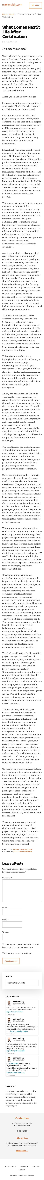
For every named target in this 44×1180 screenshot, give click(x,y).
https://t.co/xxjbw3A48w (19, 1031)
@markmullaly (19, 1003)
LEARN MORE (21, 1151)
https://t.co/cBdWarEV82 (15, 1072)
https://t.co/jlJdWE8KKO (15, 1050)
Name (5, 907)
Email (5, 920)
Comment (7, 878)
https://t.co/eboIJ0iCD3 (15, 1012)
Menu (37, 5)
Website (5, 932)
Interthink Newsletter (22, 851)
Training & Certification (22, 849)
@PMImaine (13, 1063)
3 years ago (11, 1014)
